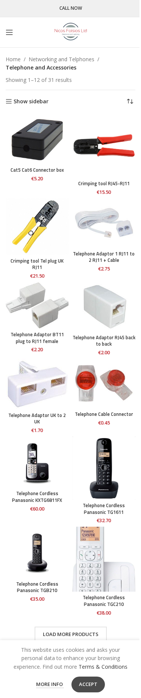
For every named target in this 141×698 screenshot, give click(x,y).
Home (13, 59)
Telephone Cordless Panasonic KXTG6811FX (37, 497)
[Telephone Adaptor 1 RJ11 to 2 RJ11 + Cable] (104, 223)
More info (50, 684)
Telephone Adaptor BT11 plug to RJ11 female (37, 338)
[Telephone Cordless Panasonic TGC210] (104, 559)
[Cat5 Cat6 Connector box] (37, 139)
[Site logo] (70, 31)
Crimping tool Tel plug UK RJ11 (37, 264)
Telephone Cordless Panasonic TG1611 (104, 509)
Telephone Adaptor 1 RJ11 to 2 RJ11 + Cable (104, 257)
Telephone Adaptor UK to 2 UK (37, 419)
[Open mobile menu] (9, 32)
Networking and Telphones (61, 59)
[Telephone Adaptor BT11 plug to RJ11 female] (37, 305)
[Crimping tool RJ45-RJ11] (104, 146)
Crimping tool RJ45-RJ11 (104, 183)
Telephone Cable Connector (104, 414)
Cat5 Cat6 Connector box (37, 170)
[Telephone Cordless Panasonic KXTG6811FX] (37, 462)
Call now (70, 8)
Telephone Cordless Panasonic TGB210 (37, 587)
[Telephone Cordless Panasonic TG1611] (104, 468)
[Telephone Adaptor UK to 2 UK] (37, 384)
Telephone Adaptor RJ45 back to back (104, 341)
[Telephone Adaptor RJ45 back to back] (104, 306)
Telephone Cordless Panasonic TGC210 (104, 601)
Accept (88, 684)
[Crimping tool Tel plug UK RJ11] (37, 226)
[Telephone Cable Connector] (104, 383)
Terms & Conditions (103, 666)
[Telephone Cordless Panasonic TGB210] (37, 552)
